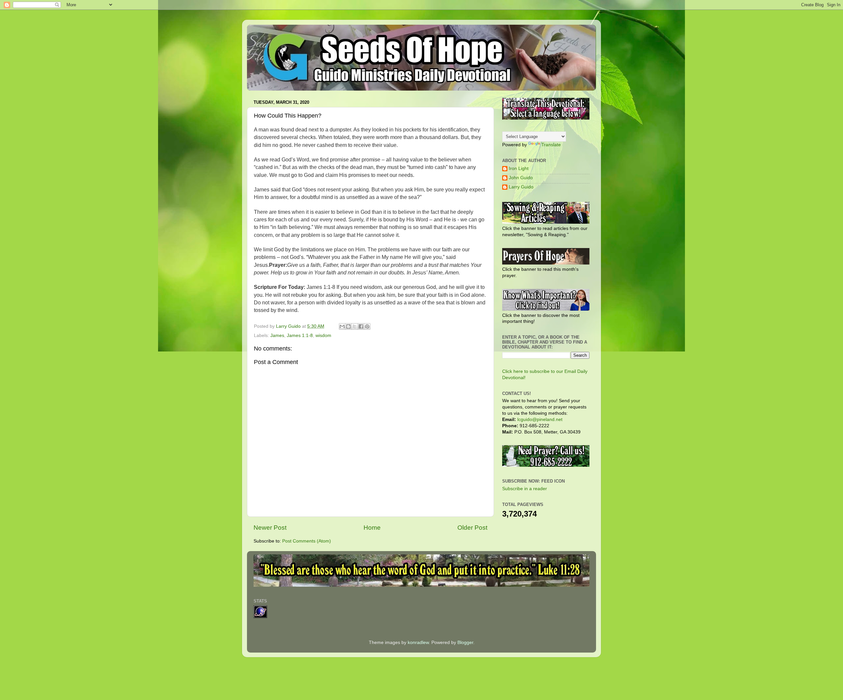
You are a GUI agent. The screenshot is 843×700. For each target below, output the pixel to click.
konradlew (418, 642)
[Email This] (342, 326)
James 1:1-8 (300, 335)
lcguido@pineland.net (539, 419)
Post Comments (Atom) (306, 541)
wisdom (323, 335)
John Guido (521, 177)
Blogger (465, 642)
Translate (551, 144)
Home (372, 527)
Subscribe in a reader (524, 488)
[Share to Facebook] (361, 326)
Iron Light (519, 168)
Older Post (472, 527)
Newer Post (270, 527)
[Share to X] (354, 326)
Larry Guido (521, 186)
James (277, 335)
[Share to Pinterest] (367, 326)
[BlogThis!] (348, 326)
